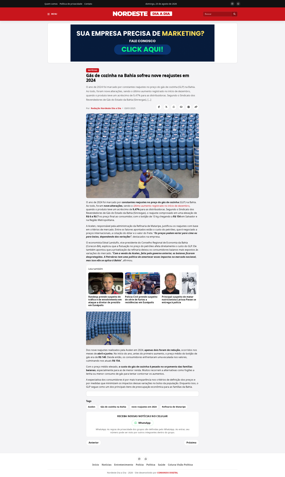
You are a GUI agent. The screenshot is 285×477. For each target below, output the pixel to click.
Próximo (191, 442)
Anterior (94, 442)
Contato (88, 3)
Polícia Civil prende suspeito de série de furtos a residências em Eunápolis (141, 299)
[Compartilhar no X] (166, 107)
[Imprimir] (188, 107)
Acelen (91, 406)
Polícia (140, 464)
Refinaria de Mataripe (174, 406)
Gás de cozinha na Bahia (113, 406)
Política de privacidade (71, 3)
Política (150, 464)
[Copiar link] (196, 107)
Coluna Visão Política (180, 464)
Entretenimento (123, 464)
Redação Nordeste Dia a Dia (106, 108)
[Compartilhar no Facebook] (159, 107)
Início (95, 464)
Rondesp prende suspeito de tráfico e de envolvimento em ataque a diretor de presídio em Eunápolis (105, 301)
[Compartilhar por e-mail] (181, 107)
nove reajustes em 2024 (144, 406)
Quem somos (51, 3)
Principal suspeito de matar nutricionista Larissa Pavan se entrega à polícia (179, 299)
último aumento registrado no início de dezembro (161, 205)
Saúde (161, 464)
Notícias (92, 70)
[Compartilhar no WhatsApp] (174, 107)
